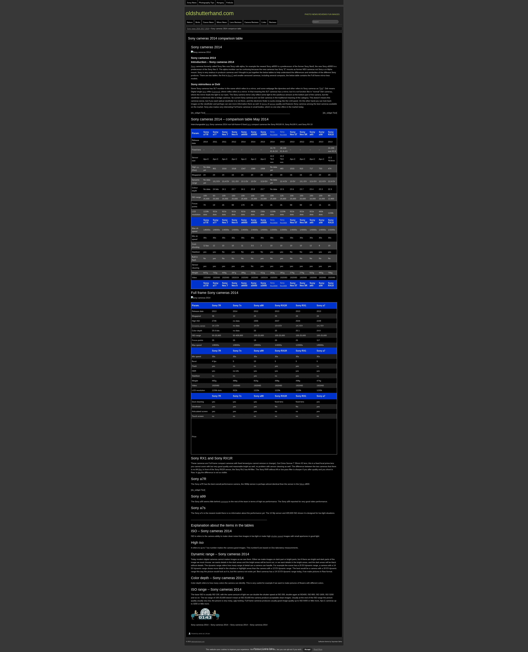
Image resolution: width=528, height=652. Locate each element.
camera (216, 92)
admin (200, 633)
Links (264, 22)
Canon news (208, 22)
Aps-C (230, 75)
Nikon (301, 484)
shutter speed (277, 536)
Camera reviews (251, 22)
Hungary (220, 3)
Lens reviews (235, 22)
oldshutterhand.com (210, 13)
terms (264, 104)
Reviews (272, 22)
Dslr (321, 88)
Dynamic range (198, 326)
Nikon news (222, 22)
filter (200, 469)
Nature (190, 22)
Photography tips (206, 3)
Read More (318, 649)
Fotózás (229, 3)
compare (224, 501)
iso (197, 167)
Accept (307, 649)
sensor (273, 104)
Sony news (191, 3)
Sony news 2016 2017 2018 (198, 29)
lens (204, 92)
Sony (193, 66)
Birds (198, 22)
